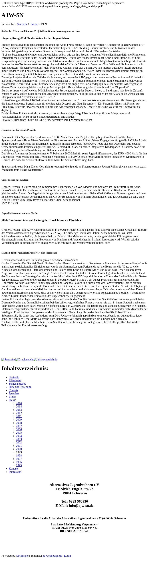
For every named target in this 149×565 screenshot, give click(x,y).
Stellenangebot (17, 383)
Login (67, 555)
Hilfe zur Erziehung (20, 386)
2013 (19, 409)
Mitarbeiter (15, 380)
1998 (19, 455)
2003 (19, 439)
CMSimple (22, 555)
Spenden (14, 393)
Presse (34, 24)
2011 (19, 416)
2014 (19, 406)
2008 (19, 422)
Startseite (22, 24)
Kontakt (13, 468)
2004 (19, 435)
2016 (19, 403)
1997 (19, 458)
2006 (19, 429)
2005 (19, 432)
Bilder (12, 396)
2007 (19, 426)
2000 (19, 448)
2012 (19, 413)
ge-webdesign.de (52, 555)
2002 (19, 442)
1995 (19, 465)
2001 (19, 445)
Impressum (15, 471)
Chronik (13, 390)
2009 (19, 419)
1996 (19, 462)
